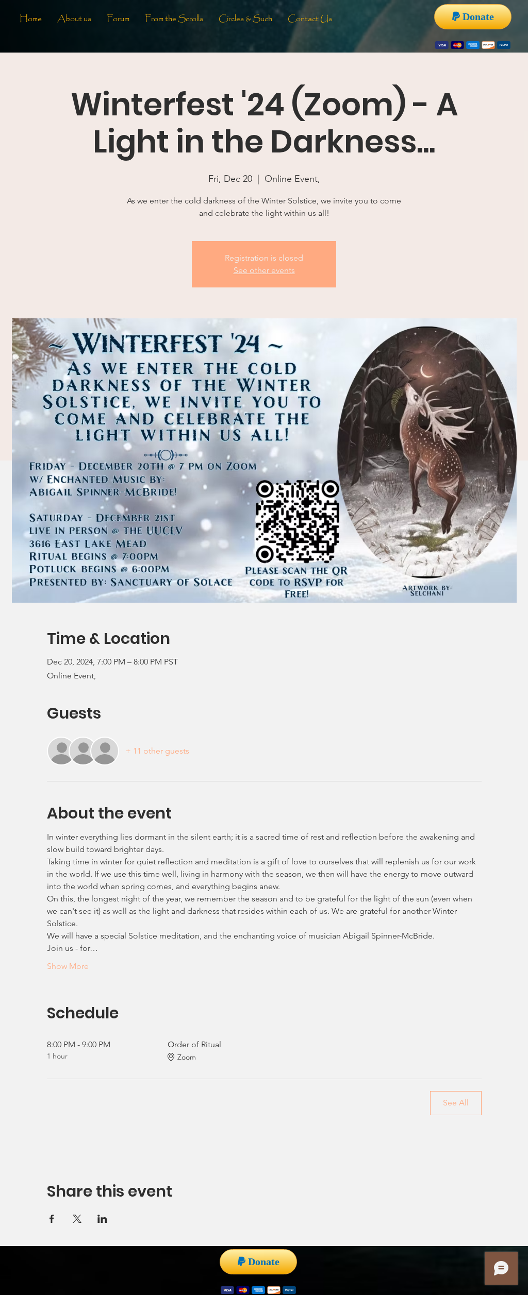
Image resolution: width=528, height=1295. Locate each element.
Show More (68, 966)
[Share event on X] (77, 1219)
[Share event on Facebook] (52, 1219)
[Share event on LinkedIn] (102, 1219)
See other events (264, 270)
